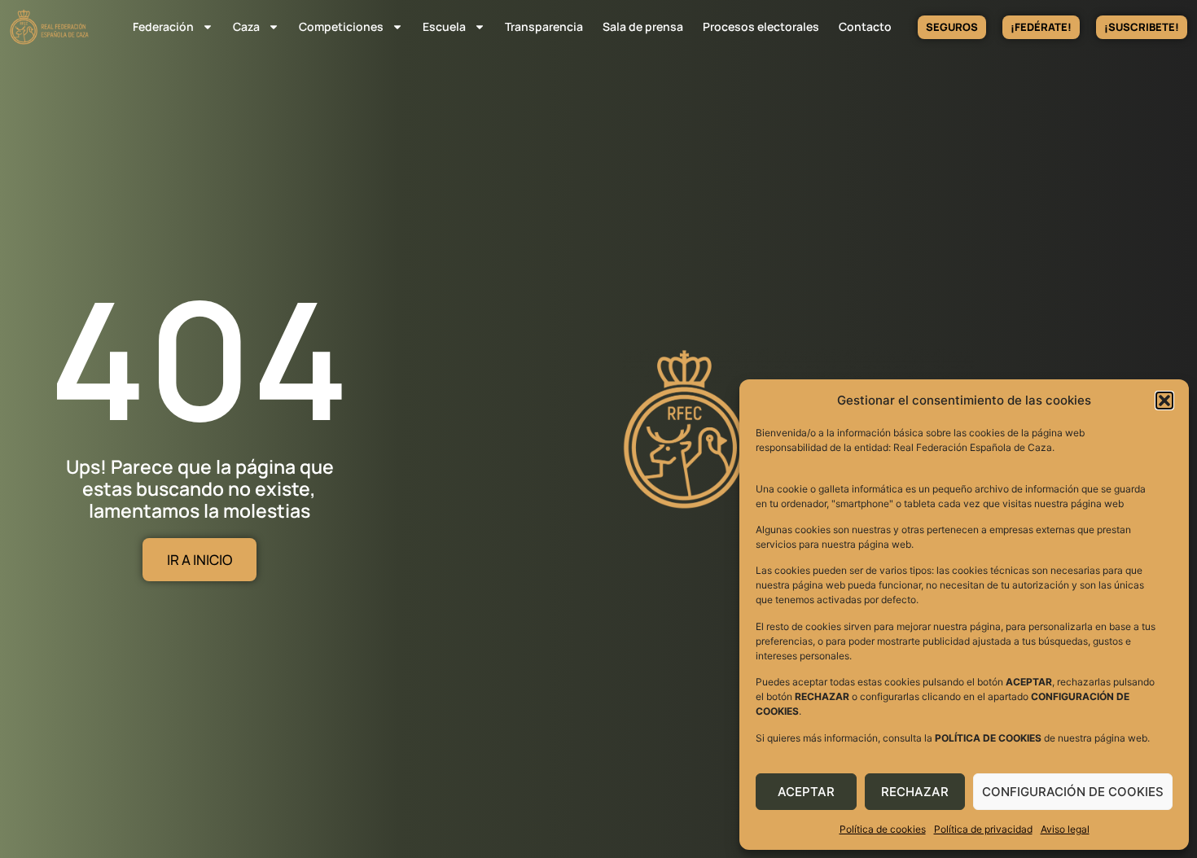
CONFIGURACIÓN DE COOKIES (1073, 791)
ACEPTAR (806, 791)
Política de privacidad (983, 829)
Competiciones (341, 26)
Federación (163, 26)
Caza (246, 26)
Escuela (444, 26)
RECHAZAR (915, 791)
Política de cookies (883, 829)
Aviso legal (1065, 829)
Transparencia (544, 26)
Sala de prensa (643, 26)
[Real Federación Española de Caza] (49, 27)
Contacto (865, 26)
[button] (1164, 400)
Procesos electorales (761, 26)
